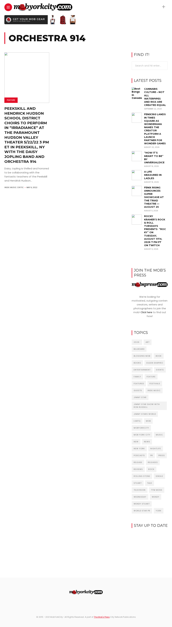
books (137, 362)
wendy (155, 497)
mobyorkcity (141, 427)
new (136, 441)
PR (151, 455)
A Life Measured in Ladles (153, 175)
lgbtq (137, 421)
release (138, 462)
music (159, 434)
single (159, 476)
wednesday (140, 497)
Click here (146, 312)
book (159, 356)
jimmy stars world (145, 414)
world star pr (142, 510)
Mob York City (142, 434)
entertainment (142, 369)
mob (148, 421)
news (147, 441)
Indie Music (154, 390)
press (161, 455)
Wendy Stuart (142, 503)
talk (149, 483)
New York (139, 448)
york (158, 510)
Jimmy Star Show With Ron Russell (147, 405)
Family (137, 376)
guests (138, 390)
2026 (137, 342)
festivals (154, 383)
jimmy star (140, 397)
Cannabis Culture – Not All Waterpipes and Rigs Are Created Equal (155, 97)
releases (153, 462)
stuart (138, 483)
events (160, 369)
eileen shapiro (154, 362)
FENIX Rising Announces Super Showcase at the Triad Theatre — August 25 (154, 197)
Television (139, 490)
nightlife (155, 448)
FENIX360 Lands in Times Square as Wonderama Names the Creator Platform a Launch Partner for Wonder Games (155, 129)
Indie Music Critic (14, 187)
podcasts (139, 455)
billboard (139, 349)
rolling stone (142, 476)
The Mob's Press (102, 617)
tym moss (156, 490)
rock (151, 469)
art (147, 342)
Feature (11, 100)
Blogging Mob (142, 356)
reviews (138, 469)
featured (139, 383)
